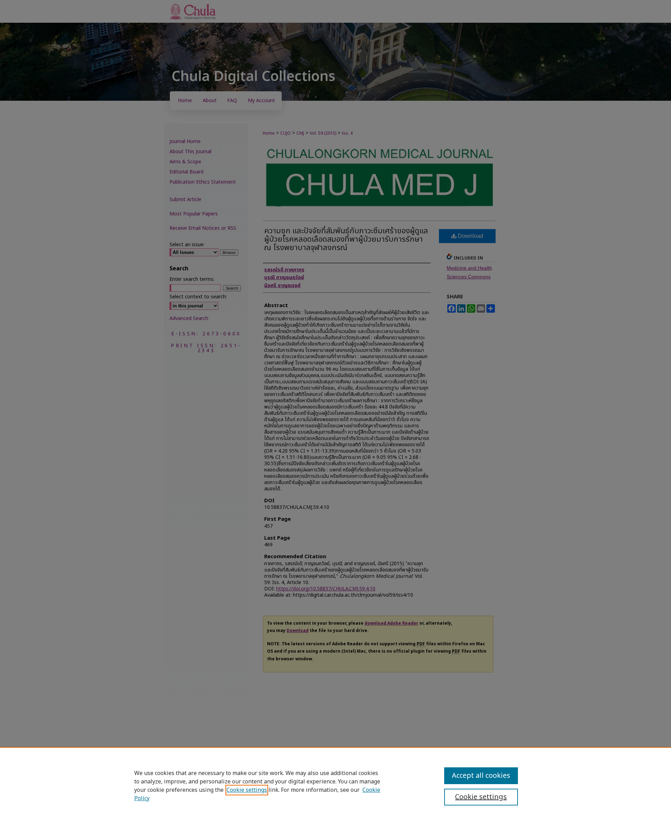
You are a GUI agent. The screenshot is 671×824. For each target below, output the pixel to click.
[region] (335, 785)
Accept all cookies (481, 775)
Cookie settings (246, 790)
